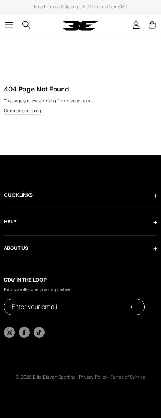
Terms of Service (128, 377)
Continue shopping (22, 111)
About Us (16, 248)
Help (10, 222)
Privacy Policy (93, 377)
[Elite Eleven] (80, 26)
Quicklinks (18, 195)
